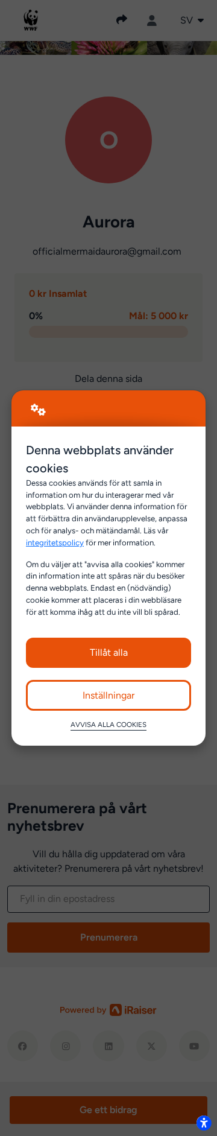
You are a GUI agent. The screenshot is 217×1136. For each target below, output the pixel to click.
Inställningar (108, 695)
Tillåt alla (109, 652)
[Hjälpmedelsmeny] (204, 1122)
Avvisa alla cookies (108, 724)
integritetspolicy (55, 542)
